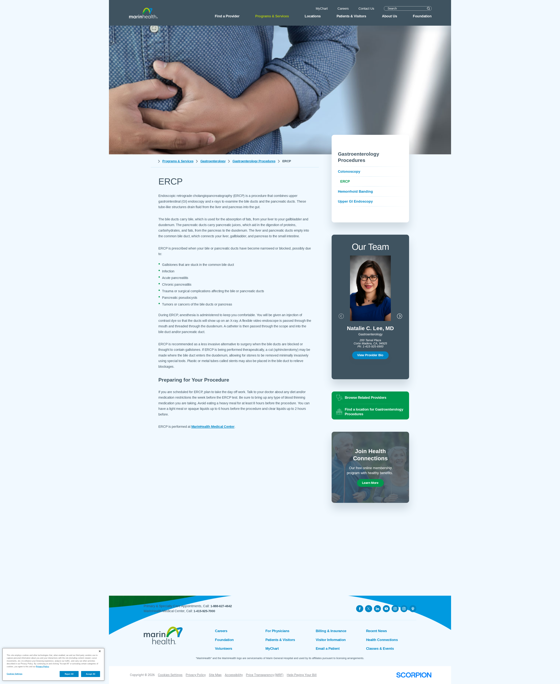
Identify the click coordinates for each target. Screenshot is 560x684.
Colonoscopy (349, 171)
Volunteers (223, 648)
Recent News (376, 631)
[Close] (100, 651)
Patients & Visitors (280, 640)
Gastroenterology (213, 161)
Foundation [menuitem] (422, 16)
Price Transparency (260, 675)
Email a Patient (328, 648)
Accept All (90, 674)
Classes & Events (380, 648)
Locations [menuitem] (313, 16)
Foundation (224, 640)
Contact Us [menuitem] (366, 8)
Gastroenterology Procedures (253, 161)
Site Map (215, 675)
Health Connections (382, 640)
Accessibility (234, 675)
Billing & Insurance (331, 631)
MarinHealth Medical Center (213, 427)
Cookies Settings (170, 675)
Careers (221, 631)
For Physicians (277, 631)
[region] (53, 664)
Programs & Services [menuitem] (272, 16)
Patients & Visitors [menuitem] (351, 16)
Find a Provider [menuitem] (227, 16)
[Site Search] (428, 8)
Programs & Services (177, 161)
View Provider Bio (370, 355)
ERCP (345, 181)
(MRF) (279, 675)
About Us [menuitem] (389, 16)
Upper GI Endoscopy (355, 201)
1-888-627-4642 (221, 606)
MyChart (272, 648)
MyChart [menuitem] (322, 8)
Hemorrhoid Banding (355, 191)
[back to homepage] (153, 161)
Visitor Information (331, 640)
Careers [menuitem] (343, 8)
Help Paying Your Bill (302, 675)
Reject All (69, 674)
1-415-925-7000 (204, 611)
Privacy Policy (196, 675)
